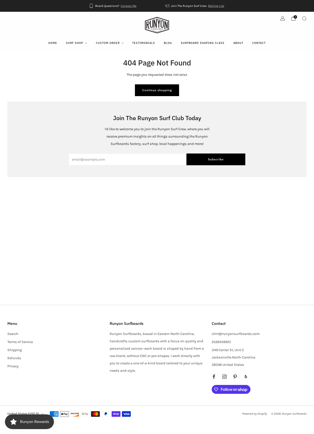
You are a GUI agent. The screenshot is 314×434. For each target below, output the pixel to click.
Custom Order (108, 43)
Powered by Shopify (254, 413)
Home (52, 43)
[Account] (282, 18)
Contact (259, 43)
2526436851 (221, 342)
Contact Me (128, 6)
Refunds (14, 358)
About (238, 43)
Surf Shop (74, 43)
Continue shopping (157, 90)
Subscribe (216, 159)
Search (12, 334)
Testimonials (143, 43)
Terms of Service (20, 342)
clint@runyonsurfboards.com (236, 334)
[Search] (304, 18)
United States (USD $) (23, 414)
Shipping (14, 350)
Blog (168, 43)
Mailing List (216, 6)
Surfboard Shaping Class (202, 43)
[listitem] (113, 6)
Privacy (13, 366)
